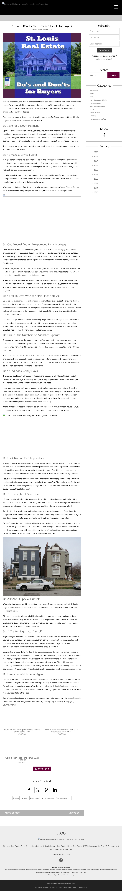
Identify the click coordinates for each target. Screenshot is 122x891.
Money (16, 798)
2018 (96, 187)
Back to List (41, 769)
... (70, 798)
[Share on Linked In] (55, 790)
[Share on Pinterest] (46, 790)
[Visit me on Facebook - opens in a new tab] (104, 135)
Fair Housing (70, 875)
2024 (96, 161)
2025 (96, 156)
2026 (96, 152)
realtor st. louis (62, 798)
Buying (25, 798)
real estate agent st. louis (98, 100)
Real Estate (35, 798)
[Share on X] (37, 790)
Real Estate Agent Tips (97, 106)
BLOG (61, 833)
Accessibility (61, 875)
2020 (96, 179)
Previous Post (12, 813)
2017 (96, 192)
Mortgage (93, 116)
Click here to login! (104, 59)
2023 (96, 165)
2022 (96, 170)
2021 (96, 174)
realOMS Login (82, 887)
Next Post (74, 813)
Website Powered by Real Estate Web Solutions (61, 883)
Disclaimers (73, 887)
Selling (92, 94)
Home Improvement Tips (98, 119)
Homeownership (48, 798)
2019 (96, 183)
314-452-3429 (64, 854)
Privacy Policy (52, 875)
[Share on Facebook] (29, 790)
